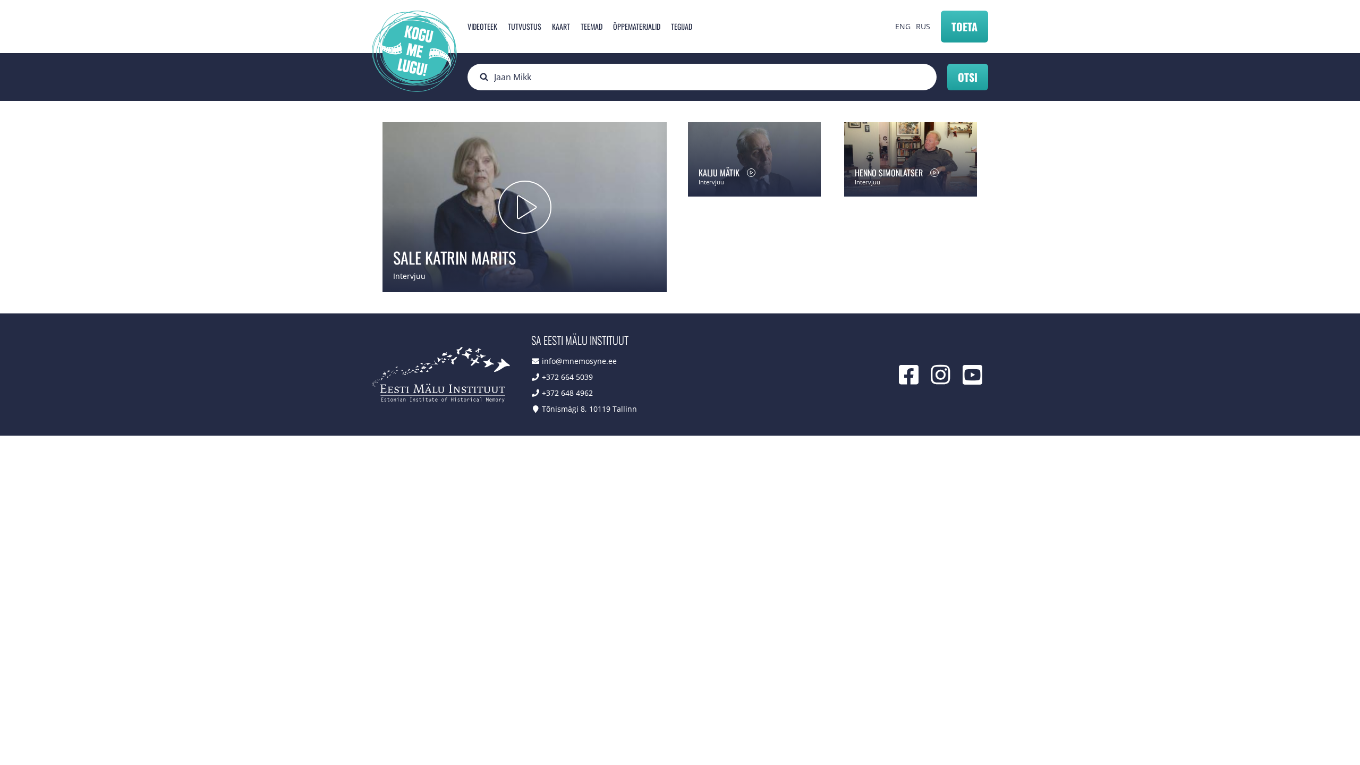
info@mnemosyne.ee (579, 361)
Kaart (561, 26)
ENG (903, 26)
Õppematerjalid (636, 26)
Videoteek (482, 26)
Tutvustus (524, 26)
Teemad (591, 26)
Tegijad (681, 26)
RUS (923, 26)
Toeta (964, 27)
